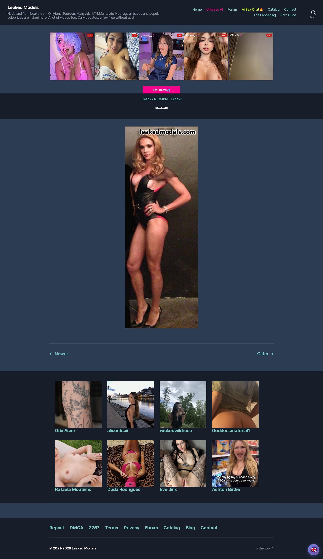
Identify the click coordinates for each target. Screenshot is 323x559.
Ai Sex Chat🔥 (252, 9)
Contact (290, 9)
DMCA (76, 527)
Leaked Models (23, 7)
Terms (111, 527)
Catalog (274, 9)
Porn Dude (288, 15)
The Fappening (264, 15)
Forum (232, 9)
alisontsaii (117, 430)
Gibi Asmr (65, 430)
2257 (94, 527)
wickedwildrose (176, 430)
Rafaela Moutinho (73, 489)
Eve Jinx (168, 489)
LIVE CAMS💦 (161, 90)
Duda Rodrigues (124, 489)
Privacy (131, 527)
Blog (190, 527)
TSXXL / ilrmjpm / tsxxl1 (161, 99)
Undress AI (214, 9)
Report (56, 527)
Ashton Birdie (226, 489)
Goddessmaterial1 (231, 430)
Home (197, 9)
